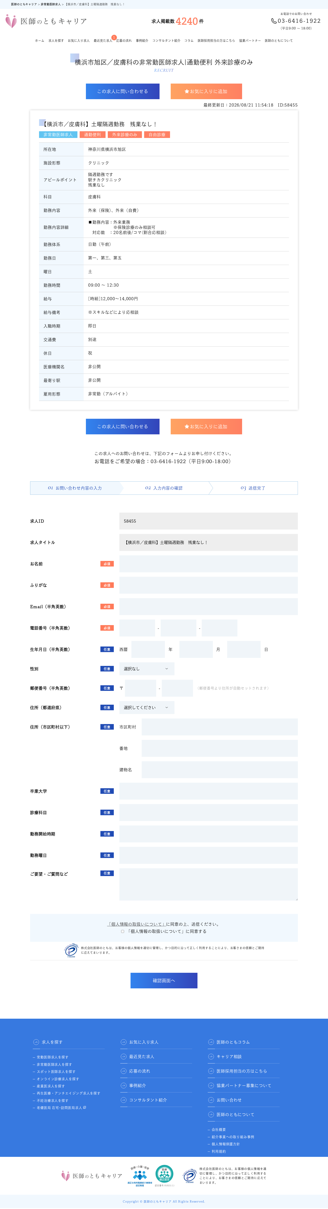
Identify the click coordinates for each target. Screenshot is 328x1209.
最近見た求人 (103, 39)
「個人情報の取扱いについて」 (136, 924)
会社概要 (219, 1129)
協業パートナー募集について (244, 1086)
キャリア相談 (229, 1057)
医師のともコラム (233, 1042)
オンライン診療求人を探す (58, 1079)
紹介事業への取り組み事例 (233, 1137)
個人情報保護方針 (226, 1144)
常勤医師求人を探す (53, 1057)
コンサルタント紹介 (166, 40)
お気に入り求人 (79, 40)
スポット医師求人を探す (56, 1071)
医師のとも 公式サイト (230, 1158)
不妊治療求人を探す (53, 1100)
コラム (189, 40)
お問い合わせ (229, 1100)
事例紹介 (142, 40)
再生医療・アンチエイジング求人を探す (69, 1093)
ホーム (39, 40)
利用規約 (219, 1151)
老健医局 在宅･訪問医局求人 (59, 1107)
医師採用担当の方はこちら (216, 40)
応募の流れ (124, 40)
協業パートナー (250, 40)
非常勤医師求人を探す (54, 1064)
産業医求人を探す (51, 1086)
